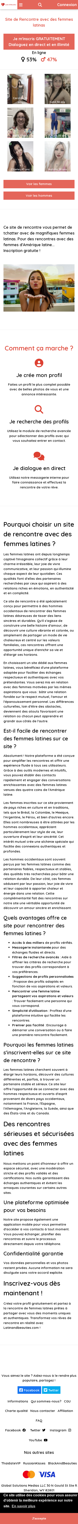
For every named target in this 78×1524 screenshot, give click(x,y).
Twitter (53, 1390)
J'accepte (39, 1518)
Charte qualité (16, 1411)
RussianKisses (34, 1463)
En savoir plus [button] (23, 1506)
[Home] (8, 4)
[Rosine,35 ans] (58, 122)
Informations (18, 1401)
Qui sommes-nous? (46, 1401)
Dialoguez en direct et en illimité (39, 41)
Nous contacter (42, 1411)
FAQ (39, 1420)
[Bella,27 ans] (20, 122)
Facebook (31, 1390)
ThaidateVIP (11, 1463)
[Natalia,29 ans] (58, 156)
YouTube (35, 1440)
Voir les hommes (39, 195)
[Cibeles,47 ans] (20, 156)
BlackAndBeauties (62, 1463)
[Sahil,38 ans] (58, 89)
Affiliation (65, 1411)
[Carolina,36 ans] (20, 89)
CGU (67, 1401)
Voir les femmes (39, 184)
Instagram (58, 1430)
